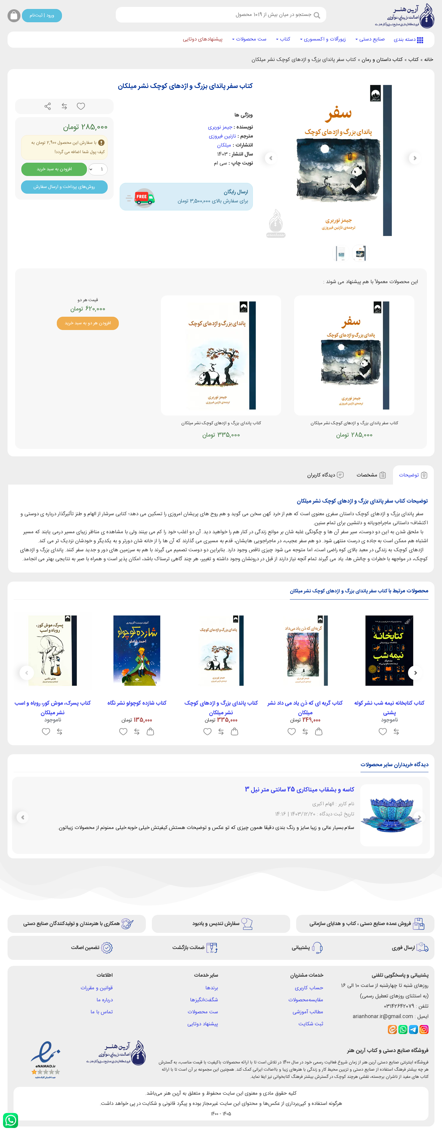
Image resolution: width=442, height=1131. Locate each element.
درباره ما (105, 1000)
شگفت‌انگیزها (204, 1000)
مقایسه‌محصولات (305, 1000)
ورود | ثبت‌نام (42, 15)
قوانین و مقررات (97, 988)
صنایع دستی (371, 39)
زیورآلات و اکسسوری (324, 39)
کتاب (284, 39)
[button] (271, 158)
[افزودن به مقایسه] (63, 106)
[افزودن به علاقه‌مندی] (80, 106)
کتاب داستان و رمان (382, 60)
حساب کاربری (309, 988)
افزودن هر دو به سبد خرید (88, 323)
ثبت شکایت (311, 1024)
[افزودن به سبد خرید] (318, 732)
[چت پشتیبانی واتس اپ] (10, 1120)
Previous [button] (415, 673)
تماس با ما (102, 1012)
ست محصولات (250, 39)
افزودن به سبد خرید (54, 169)
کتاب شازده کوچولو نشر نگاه (137, 703)
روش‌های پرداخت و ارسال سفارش (64, 187)
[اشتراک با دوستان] (47, 106)
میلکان (224, 145)
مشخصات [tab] (368, 475)
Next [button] (27, 673)
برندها (211, 988)
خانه (428, 60)
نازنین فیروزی (222, 136)
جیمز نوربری (220, 127)
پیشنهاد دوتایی (202, 1024)
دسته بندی (405, 39)
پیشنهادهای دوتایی (203, 39)
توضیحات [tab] (409, 475)
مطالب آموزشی (308, 1012)
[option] (389, 675)
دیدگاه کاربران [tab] (321, 475)
